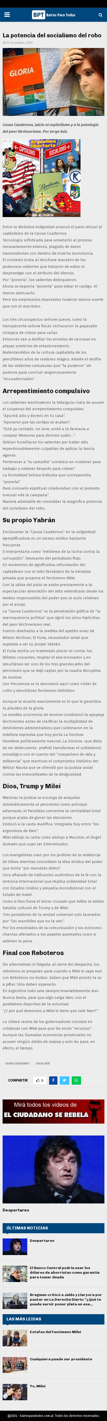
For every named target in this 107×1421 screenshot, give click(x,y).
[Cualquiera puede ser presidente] (15, 1365)
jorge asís (43, 1063)
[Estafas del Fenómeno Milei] (15, 1338)
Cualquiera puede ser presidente (61, 1359)
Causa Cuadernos (17, 1063)
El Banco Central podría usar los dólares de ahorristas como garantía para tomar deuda (64, 1272)
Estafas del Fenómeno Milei (55, 1332)
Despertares (16, 1210)
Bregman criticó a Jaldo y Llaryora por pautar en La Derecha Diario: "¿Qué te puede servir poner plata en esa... (66, 1299)
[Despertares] (53, 1169)
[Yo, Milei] (15, 1392)
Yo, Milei (37, 1386)
